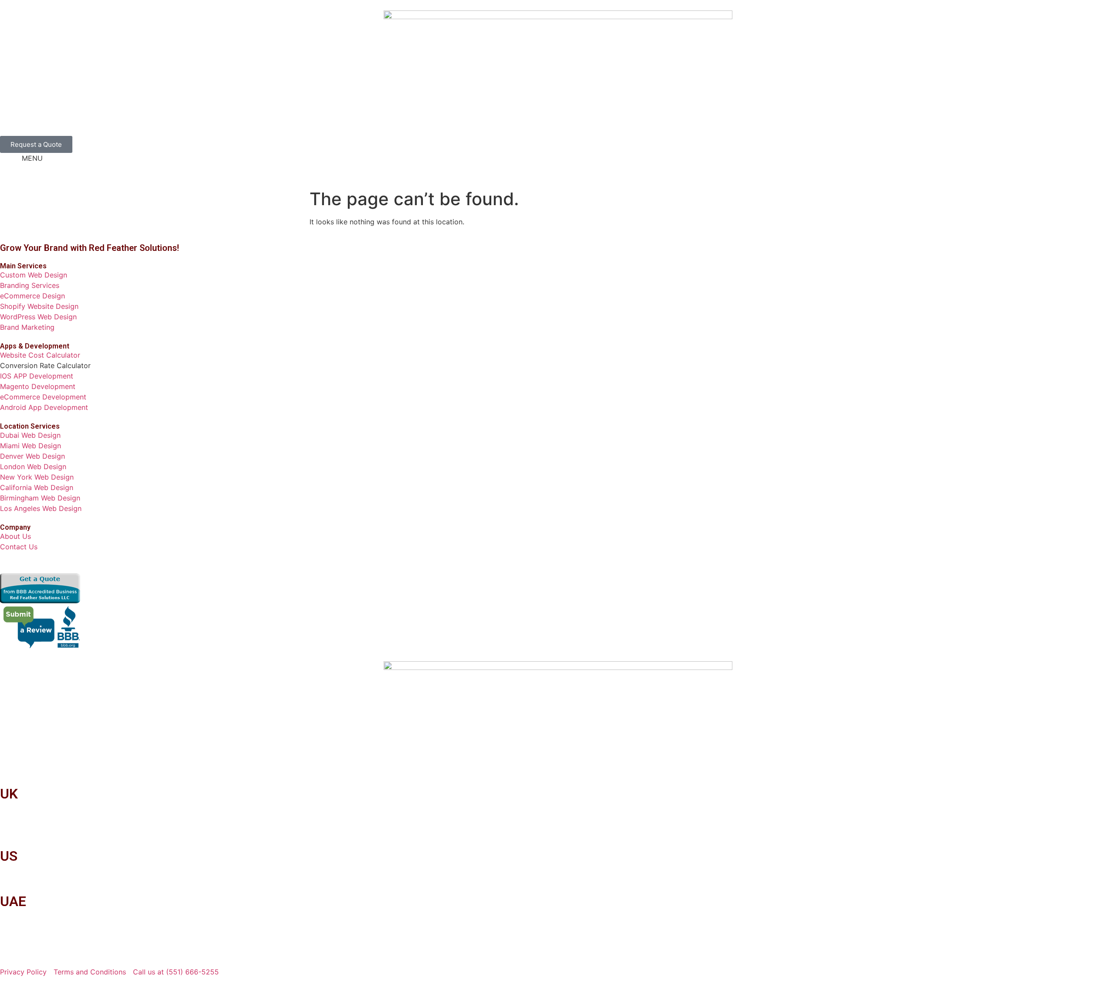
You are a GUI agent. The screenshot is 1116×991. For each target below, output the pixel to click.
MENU (32, 158)
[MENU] (11, 164)
